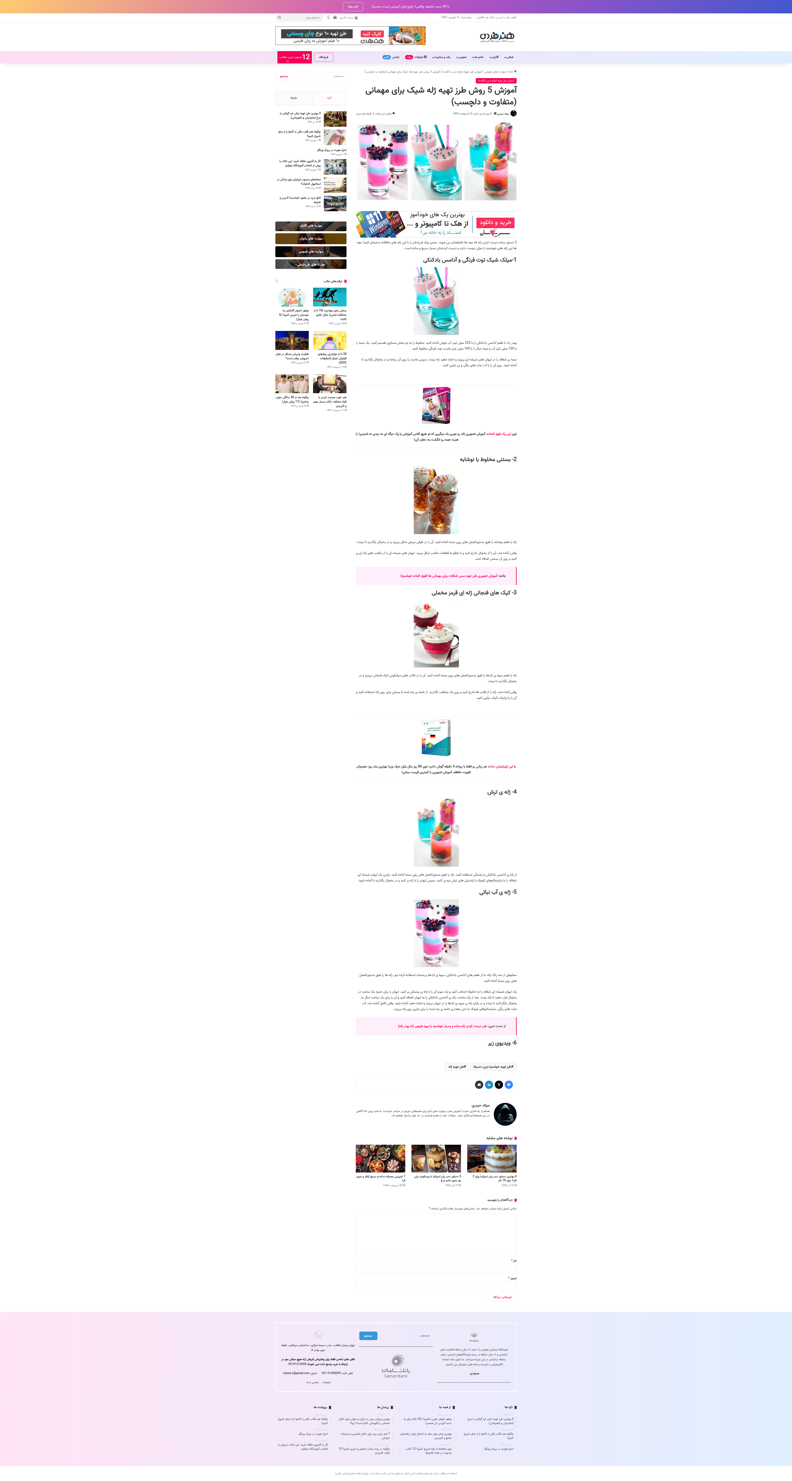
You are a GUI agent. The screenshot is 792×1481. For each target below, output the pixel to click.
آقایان (495, 57)
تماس (391, 57)
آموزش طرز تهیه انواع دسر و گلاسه (462, 71)
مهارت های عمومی (495, 71)
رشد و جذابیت (442, 57)
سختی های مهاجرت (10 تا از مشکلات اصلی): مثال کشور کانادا (330, 315)
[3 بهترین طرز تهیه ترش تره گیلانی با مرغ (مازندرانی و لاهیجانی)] (335, 119)
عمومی (463, 57)
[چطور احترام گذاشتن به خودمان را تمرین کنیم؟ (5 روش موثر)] (292, 297)
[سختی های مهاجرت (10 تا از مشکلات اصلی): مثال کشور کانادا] (329, 297)
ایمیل (512, 1278)
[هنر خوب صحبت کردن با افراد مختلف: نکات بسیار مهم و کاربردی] (329, 383)
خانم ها (479, 57)
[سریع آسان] (436, 236)
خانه (511, 71)
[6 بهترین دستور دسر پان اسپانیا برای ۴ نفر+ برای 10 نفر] (492, 1159)
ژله (508, 343)
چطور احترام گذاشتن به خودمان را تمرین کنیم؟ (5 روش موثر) (294, 315)
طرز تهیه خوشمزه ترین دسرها (492, 1066)
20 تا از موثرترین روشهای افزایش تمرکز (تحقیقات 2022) (332, 358)
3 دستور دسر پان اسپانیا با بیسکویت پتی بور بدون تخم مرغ (437, 1178)
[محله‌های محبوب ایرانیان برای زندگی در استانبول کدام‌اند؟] (335, 185)
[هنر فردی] (497, 36)
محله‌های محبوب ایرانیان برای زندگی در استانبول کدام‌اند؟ (299, 181)
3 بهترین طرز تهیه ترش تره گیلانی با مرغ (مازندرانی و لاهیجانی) (300, 115)
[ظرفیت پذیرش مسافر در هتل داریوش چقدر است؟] (292, 340)
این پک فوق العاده (499, 434)
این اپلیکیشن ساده (501, 766)
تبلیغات (415, 57)
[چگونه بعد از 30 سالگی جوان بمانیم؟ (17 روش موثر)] (292, 383)
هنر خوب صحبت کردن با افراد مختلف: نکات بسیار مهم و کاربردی (330, 401)
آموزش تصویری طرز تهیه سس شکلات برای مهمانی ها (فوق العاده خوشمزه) (449, 576)
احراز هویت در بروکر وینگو (331, 150)
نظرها (293, 97)
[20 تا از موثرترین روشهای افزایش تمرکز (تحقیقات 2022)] (329, 340)
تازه (329, 97)
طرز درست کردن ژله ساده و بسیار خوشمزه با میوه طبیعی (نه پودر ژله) (442, 1026)
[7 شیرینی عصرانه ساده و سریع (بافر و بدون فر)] (380, 1159)
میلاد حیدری (503, 114)
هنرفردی (474, 1373)
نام (514, 1260)
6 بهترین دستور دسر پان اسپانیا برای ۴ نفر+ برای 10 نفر (495, 1178)
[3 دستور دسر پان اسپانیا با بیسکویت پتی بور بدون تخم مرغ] (436, 1159)
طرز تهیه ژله (456, 1066)
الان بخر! (353, 6)
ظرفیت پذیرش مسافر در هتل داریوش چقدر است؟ (292, 356)
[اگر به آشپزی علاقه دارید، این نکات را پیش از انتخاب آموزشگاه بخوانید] (335, 167)
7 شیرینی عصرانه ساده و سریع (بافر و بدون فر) (380, 1178)
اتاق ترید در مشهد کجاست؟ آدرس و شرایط (300, 200)
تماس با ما (312, 1382)
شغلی (510, 57)
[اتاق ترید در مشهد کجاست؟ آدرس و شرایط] (335, 203)
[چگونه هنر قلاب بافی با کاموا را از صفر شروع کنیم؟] (335, 137)
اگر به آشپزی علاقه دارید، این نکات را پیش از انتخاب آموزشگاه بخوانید (300, 163)
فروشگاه (323, 57)
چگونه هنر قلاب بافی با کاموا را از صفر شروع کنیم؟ (299, 133)
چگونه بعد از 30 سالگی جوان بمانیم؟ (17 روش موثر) (292, 399)
